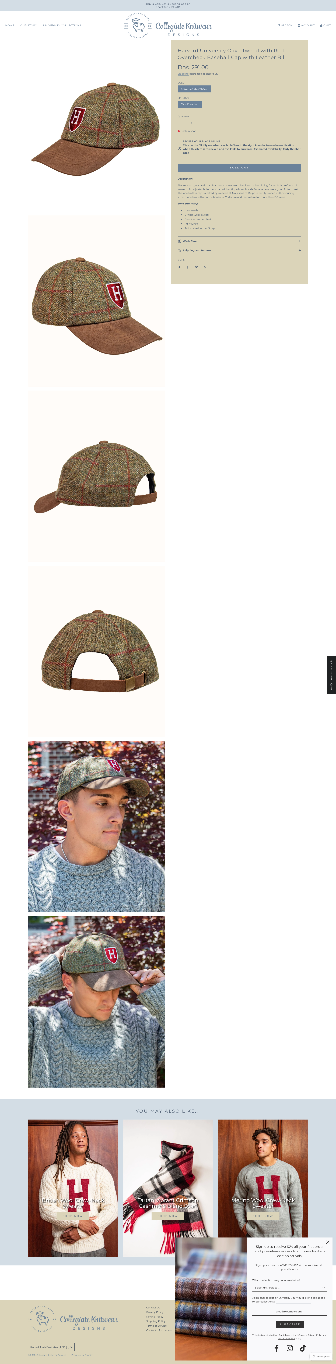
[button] (239, 241)
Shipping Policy (156, 1321)
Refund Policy (154, 1316)
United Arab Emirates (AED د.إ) (49, 1347)
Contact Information (159, 1330)
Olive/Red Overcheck (194, 89)
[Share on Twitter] (196, 266)
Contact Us (153, 1307)
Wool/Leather (189, 104)
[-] (178, 123)
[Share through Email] (179, 266)
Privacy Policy (155, 1312)
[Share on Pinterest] (205, 266)
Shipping (183, 73)
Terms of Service (156, 1325)
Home (9, 25)
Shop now (73, 1216)
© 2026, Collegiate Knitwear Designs (47, 1355)
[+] (191, 123)
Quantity (183, 116)
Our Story (28, 25)
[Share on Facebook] (188, 266)
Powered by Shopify (82, 1355)
